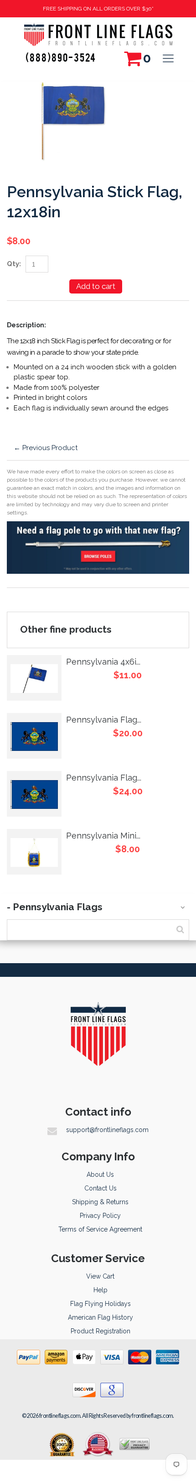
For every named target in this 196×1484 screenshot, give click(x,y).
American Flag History (100, 1317)
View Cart (100, 1276)
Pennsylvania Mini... (103, 835)
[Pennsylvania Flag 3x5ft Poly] (34, 794)
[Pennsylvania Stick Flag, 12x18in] (73, 87)
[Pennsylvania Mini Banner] (34, 852)
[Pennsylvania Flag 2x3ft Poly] (34, 736)
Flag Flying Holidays (100, 1303)
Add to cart (95, 286)
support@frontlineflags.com (107, 1129)
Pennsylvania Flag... (103, 719)
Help (100, 1290)
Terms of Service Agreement (100, 1229)
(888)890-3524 (61, 57)
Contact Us (100, 1188)
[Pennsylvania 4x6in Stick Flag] (34, 678)
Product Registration (100, 1331)
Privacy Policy (100, 1215)
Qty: (14, 264)
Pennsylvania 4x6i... (103, 661)
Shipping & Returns (100, 1202)
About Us (100, 1174)
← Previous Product (45, 448)
